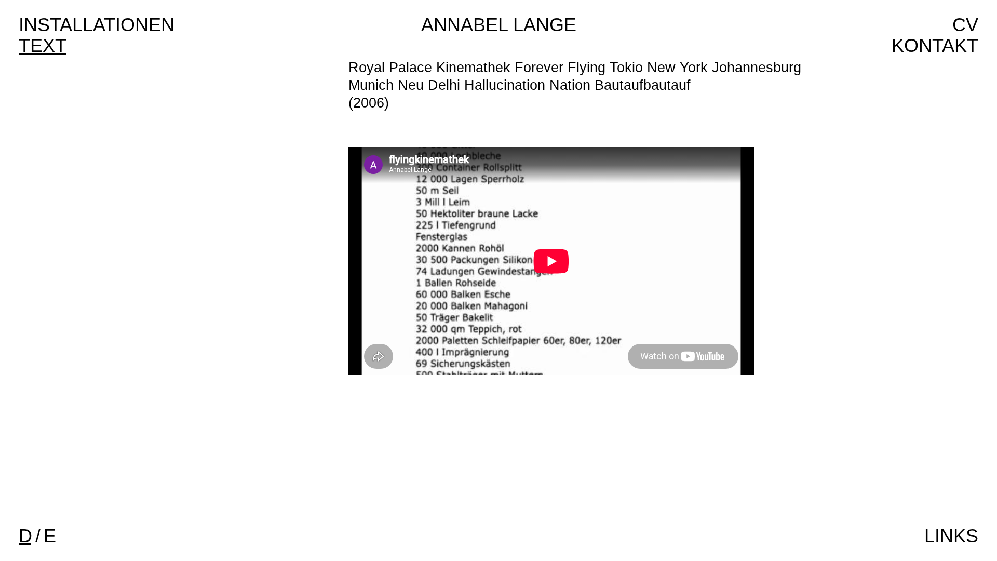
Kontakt (935, 45)
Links (951, 535)
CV (965, 24)
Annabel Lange (498, 24)
